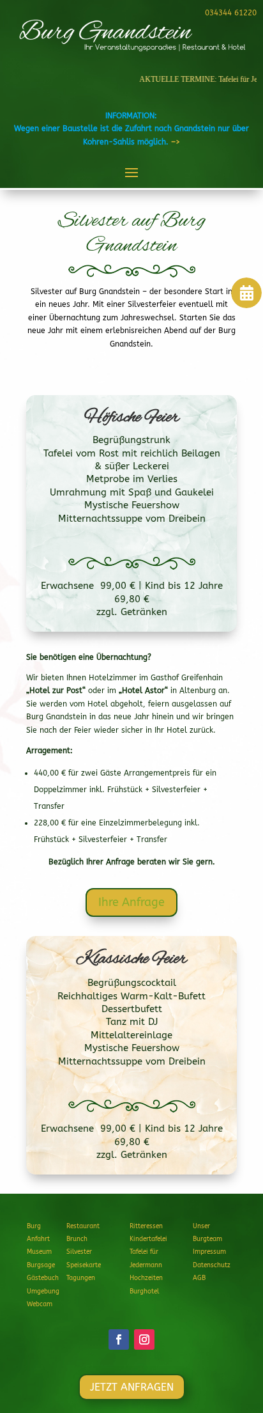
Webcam (39, 1304)
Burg (34, 1226)
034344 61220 (231, 12)
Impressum (209, 1252)
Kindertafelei (148, 1239)
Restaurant (83, 1226)
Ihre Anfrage (131, 902)
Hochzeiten (146, 1278)
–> (175, 141)
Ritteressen (146, 1226)
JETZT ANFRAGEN (132, 1387)
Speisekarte (83, 1265)
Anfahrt (38, 1239)
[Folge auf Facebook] (119, 1339)
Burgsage (41, 1265)
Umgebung (43, 1291)
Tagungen (80, 1278)
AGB (199, 1278)
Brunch (76, 1239)
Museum (39, 1252)
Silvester (79, 1252)
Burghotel (144, 1291)
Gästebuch (43, 1278)
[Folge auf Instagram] (144, 1339)
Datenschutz (211, 1265)
